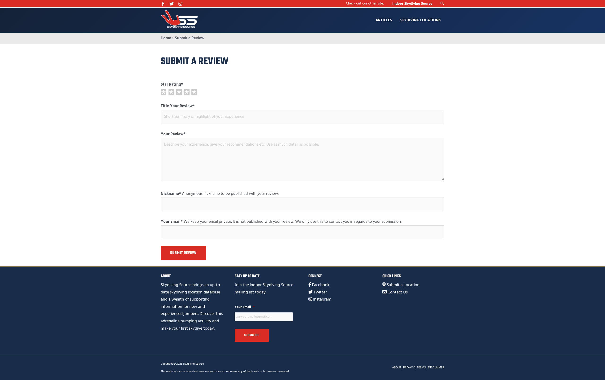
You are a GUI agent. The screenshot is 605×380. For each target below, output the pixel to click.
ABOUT (396, 367)
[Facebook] (163, 4)
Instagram (322, 299)
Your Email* (172, 221)
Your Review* (173, 134)
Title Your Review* (178, 106)
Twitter (320, 292)
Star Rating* (172, 84)
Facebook (320, 285)
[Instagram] (180, 4)
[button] (442, 4)
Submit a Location (403, 285)
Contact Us (398, 292)
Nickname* (171, 194)
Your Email (245, 307)
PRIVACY (409, 367)
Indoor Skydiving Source (412, 3)
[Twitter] (171, 4)
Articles (384, 20)
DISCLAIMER (436, 367)
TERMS (421, 367)
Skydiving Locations (420, 20)
